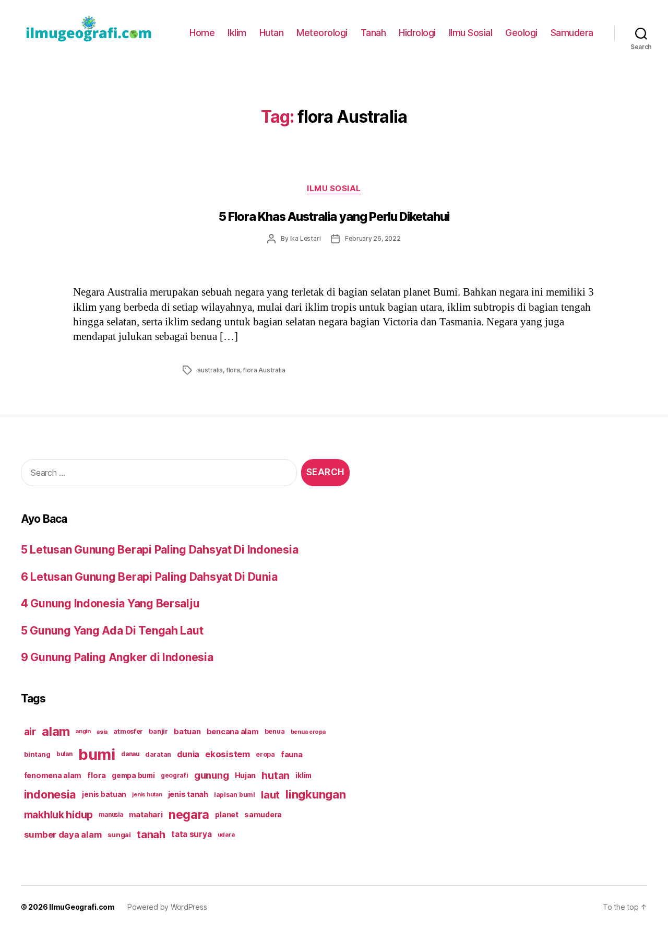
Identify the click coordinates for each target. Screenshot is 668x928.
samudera (263, 814)
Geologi (521, 32)
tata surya (191, 834)
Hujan (245, 775)
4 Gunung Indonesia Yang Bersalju (110, 603)
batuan (187, 731)
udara (226, 834)
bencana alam (233, 731)
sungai (119, 834)
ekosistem (227, 754)
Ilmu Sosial (471, 32)
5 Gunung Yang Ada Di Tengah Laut (112, 630)
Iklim (237, 32)
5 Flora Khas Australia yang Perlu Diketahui (334, 216)
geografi (174, 775)
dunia (188, 754)
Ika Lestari (305, 238)
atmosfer (128, 731)
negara (189, 814)
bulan (64, 754)
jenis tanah (188, 794)
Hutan (271, 32)
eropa (265, 754)
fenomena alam (53, 775)
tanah (151, 834)
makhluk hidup (58, 814)
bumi (96, 754)
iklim (303, 775)
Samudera (572, 32)
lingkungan (315, 794)
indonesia (50, 794)
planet (226, 814)
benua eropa (308, 731)
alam (56, 731)
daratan (158, 754)
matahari (146, 814)
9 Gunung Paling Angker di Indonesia (117, 657)
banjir (158, 731)
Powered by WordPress (167, 906)
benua (275, 731)
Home (201, 32)
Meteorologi (322, 32)
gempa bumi (133, 775)
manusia (111, 814)
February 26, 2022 (373, 238)
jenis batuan (104, 794)
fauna (292, 754)
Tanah (373, 32)
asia (102, 731)
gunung (211, 775)
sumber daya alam (63, 834)
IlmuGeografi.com (82, 906)
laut (270, 794)
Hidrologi (417, 32)
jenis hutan (147, 794)
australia (210, 370)
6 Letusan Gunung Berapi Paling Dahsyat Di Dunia (149, 576)
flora (233, 370)
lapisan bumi (234, 794)
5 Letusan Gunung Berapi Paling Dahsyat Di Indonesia (159, 549)
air (30, 731)
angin (83, 731)
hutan (275, 775)
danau (130, 754)
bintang (37, 754)
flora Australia (264, 370)
